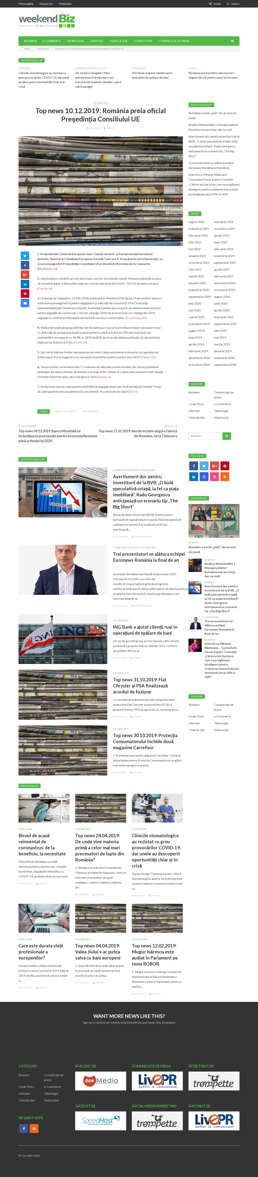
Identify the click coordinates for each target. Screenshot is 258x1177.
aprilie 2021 (221, 269)
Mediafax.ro (47, 268)
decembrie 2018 (199, 358)
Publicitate (65, 3)
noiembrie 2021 (224, 256)
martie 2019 (222, 344)
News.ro (104, 376)
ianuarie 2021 (197, 283)
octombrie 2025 (224, 228)
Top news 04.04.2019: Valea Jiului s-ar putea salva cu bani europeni (98, 951)
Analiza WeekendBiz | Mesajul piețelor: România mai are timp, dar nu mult (220, 570)
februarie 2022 (223, 249)
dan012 (111, 128)
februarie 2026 (223, 222)
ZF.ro (133, 391)
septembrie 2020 (199, 296)
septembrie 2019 (225, 324)
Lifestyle (97, 41)
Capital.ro (44, 288)
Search (235, 3)
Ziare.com (148, 357)
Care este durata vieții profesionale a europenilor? (41, 951)
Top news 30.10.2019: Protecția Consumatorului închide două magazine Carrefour (145, 741)
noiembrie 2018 (224, 358)
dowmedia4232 (144, 536)
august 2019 (196, 330)
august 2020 (222, 296)
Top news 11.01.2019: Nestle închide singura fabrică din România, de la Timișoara (137, 433)
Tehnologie (75, 41)
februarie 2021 (223, 276)
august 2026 (196, 222)
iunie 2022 (220, 242)
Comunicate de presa (173, 41)
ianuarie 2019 (223, 351)
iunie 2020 (220, 303)
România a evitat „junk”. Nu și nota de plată (212, 549)
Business (30, 41)
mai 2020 (194, 310)
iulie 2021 (194, 269)
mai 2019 (220, 337)
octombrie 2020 (224, 290)
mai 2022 (194, 249)
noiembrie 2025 (198, 228)
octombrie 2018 (199, 364)
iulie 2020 (194, 303)
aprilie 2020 (221, 310)
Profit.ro (80, 342)
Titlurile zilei (138, 68)
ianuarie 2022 (197, 256)
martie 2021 (196, 276)
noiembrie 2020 (198, 290)
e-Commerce (52, 41)
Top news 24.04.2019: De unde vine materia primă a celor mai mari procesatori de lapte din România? (99, 847)
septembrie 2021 (225, 262)
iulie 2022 (194, 242)
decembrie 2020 (224, 283)
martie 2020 (196, 317)
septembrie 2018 (225, 364)
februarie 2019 (198, 351)
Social (217, 3)
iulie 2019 (220, 330)
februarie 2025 (198, 235)
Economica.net (136, 318)
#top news (90, 411)
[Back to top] (247, 1166)
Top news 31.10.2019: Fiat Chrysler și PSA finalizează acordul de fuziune (140, 685)
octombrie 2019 (199, 324)
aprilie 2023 (221, 235)
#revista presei (65, 411)
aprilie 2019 (196, 344)
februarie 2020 (223, 317)
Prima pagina (26, 3)
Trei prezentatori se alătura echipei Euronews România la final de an (219, 627)
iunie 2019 (195, 337)
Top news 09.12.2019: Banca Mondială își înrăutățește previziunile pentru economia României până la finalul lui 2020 (58, 436)
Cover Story (143, 41)
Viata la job (118, 41)
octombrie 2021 (199, 262)
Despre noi (46, 3)
